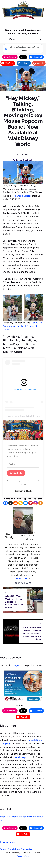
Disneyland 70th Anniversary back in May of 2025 (22, 326)
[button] (41, 39)
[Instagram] (35, 503)
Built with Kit (23, 491)
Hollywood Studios (21, 195)
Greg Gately (28, 160)
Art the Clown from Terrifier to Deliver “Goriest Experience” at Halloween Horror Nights (31, 634)
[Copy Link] (20, 503)
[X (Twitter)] (19, 583)
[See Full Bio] (29, 578)
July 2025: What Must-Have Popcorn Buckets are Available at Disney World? (14, 602)
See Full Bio (22, 578)
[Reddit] (15, 503)
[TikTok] (24, 583)
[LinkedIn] (30, 583)
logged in (19, 665)
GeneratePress (23, 856)
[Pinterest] (30, 503)
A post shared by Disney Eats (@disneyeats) (24, 416)
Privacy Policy (7, 842)
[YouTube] (27, 583)
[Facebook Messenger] (25, 503)
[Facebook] (5, 503)
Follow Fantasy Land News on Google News (24, 48)
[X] (10, 503)
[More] (40, 503)
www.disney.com (21, 757)
